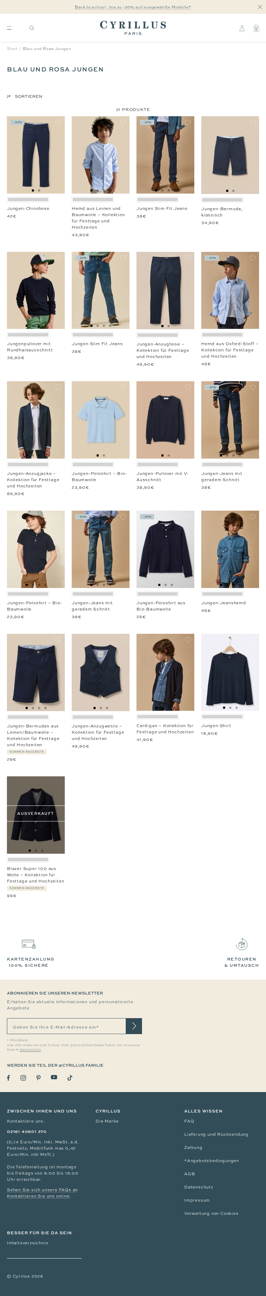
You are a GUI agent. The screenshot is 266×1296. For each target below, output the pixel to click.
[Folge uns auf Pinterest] (38, 1078)
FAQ (189, 1121)
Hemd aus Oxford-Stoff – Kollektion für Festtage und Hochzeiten (229, 350)
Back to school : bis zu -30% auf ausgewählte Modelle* (133, 7)
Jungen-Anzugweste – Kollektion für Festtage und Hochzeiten (98, 732)
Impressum (197, 1200)
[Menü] (9, 28)
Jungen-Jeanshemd (223, 603)
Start (12, 48)
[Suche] (31, 28)
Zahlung (193, 1147)
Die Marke (107, 1121)
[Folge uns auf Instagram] (23, 1078)
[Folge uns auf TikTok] (70, 1078)
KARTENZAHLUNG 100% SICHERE (31, 962)
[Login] (242, 28)
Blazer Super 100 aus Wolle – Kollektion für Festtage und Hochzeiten (35, 875)
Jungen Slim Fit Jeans (162, 208)
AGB (189, 1174)
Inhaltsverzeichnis (27, 1243)
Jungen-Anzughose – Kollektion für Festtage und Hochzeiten (162, 350)
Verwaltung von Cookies (211, 1213)
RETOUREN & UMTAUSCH (241, 962)
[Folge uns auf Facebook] (8, 1078)
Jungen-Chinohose (28, 208)
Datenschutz (198, 1187)
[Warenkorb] (256, 28)
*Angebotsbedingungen (211, 1160)
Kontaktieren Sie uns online (38, 1196)
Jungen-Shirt (216, 725)
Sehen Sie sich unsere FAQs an (42, 1190)
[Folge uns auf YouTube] (54, 1077)
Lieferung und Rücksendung (216, 1134)
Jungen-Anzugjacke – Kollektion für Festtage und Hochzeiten (33, 480)
